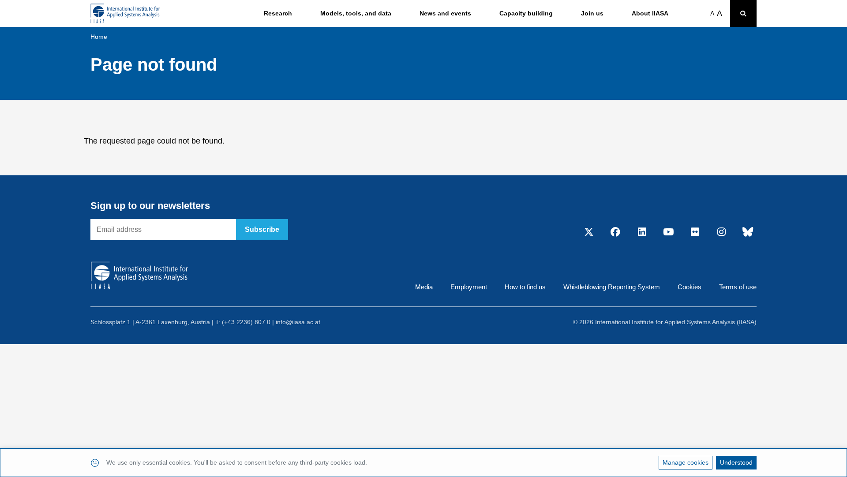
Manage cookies (685, 462)
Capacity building (526, 13)
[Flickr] (695, 232)
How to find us (525, 287)
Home (98, 36)
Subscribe (262, 229)
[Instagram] (721, 232)
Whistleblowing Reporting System (611, 287)
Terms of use (738, 287)
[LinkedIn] (642, 232)
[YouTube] (668, 232)
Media (424, 287)
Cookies (689, 287)
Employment (468, 287)
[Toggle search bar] (743, 13)
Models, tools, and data (355, 13)
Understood (736, 462)
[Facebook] (615, 232)
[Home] (125, 13)
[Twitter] (589, 232)
